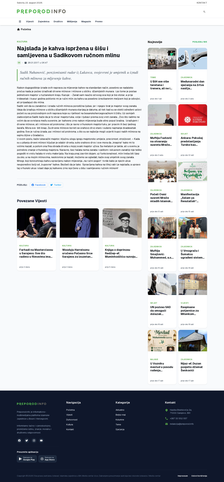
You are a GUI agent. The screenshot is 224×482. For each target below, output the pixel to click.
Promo (99, 21)
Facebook (40, 185)
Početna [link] (26, 29)
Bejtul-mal (121, 414)
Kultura (22, 41)
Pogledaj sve (199, 42)
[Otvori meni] (20, 21)
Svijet (184, 134)
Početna (70, 410)
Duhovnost (71, 419)
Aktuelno (120, 410)
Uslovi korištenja (199, 476)
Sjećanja (120, 429)
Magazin (86, 21)
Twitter (57, 185)
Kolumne (120, 419)
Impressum (183, 476)
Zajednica (43, 21)
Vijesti (30, 21)
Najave (154, 359)
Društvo (58, 21)
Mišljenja (72, 21)
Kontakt (202, 2)
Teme (153, 77)
